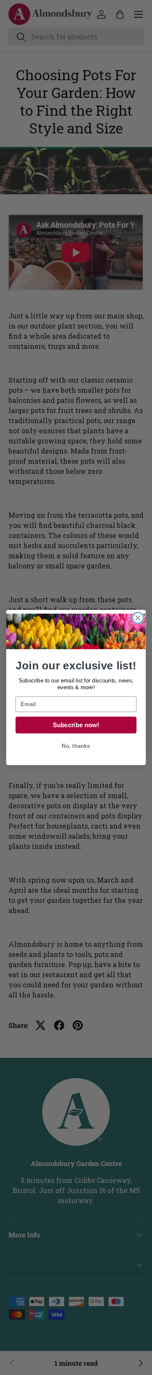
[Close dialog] (138, 617)
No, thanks (76, 746)
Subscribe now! (76, 725)
